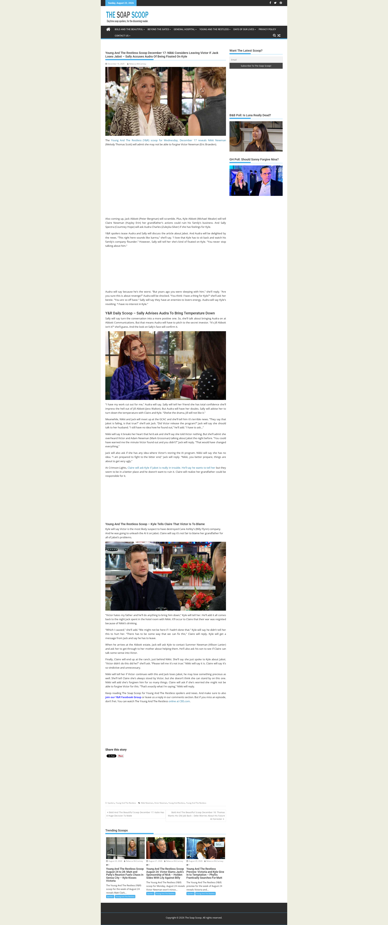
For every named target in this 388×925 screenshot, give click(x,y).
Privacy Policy (267, 29)
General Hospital (184, 29)
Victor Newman (160, 803)
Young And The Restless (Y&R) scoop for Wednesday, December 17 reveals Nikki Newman (168, 140)
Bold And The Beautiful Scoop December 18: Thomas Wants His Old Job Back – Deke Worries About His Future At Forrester (196, 816)
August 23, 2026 (115, 861)
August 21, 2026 (155, 861)
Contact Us (122, 35)
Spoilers (111, 803)
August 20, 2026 (195, 861)
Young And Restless (176, 803)
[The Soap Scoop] (108, 29)
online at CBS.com (179, 701)
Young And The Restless (214, 29)
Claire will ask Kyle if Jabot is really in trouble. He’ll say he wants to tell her (171, 467)
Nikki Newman (147, 803)
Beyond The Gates (158, 29)
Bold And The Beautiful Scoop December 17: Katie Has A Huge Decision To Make (135, 814)
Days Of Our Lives (243, 29)
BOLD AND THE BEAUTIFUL (129, 29)
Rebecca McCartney (137, 64)
